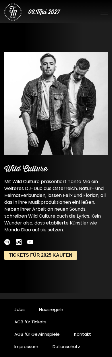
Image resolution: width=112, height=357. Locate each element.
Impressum (26, 346)
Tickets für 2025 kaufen (40, 255)
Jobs (19, 309)
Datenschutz (66, 346)
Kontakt (82, 334)
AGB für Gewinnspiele (37, 334)
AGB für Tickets (30, 322)
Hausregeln (51, 309)
